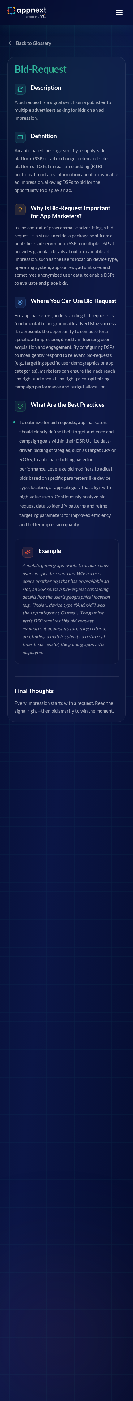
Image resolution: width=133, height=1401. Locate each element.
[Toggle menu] (119, 12)
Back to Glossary (33, 43)
